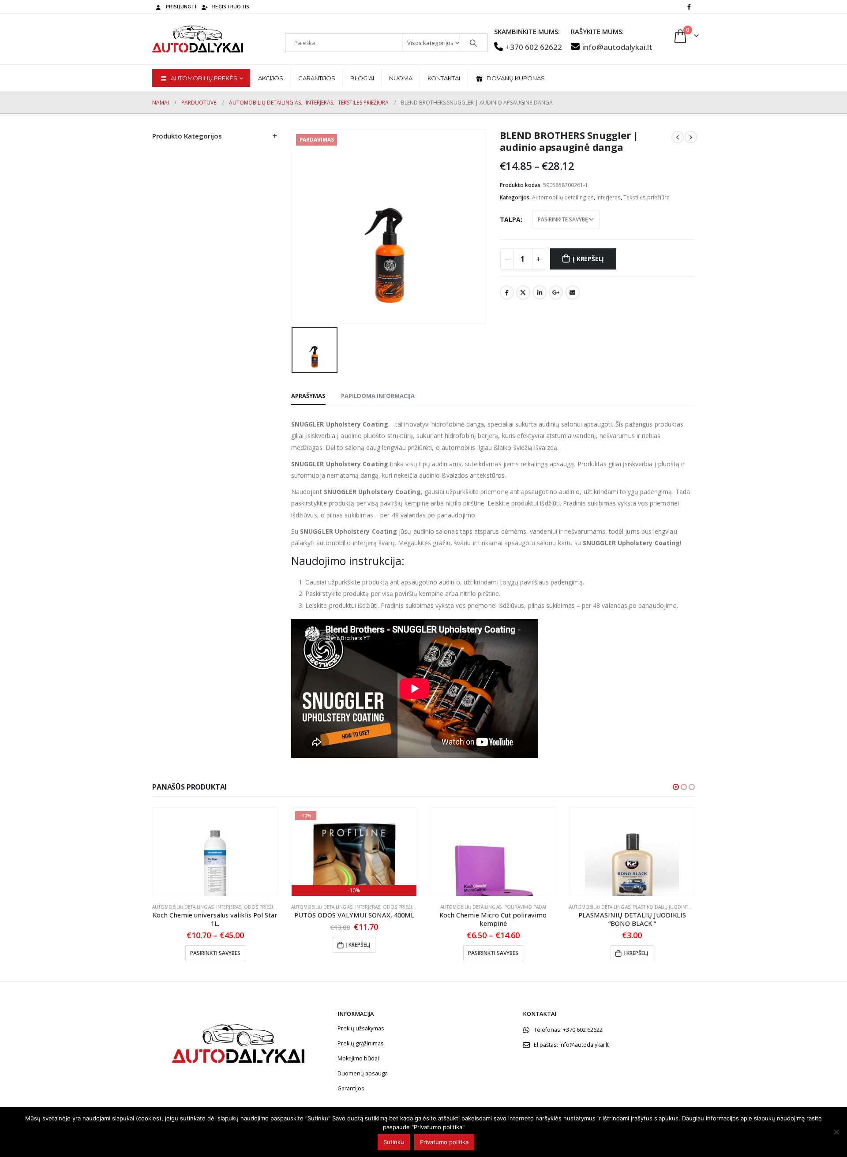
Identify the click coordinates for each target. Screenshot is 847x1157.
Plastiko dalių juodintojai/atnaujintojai (682, 907)
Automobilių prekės (204, 78)
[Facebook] (689, 6)
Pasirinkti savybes (215, 953)
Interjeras (608, 197)
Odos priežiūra (263, 907)
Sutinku (393, 1142)
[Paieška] (473, 43)
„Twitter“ (523, 292)
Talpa (510, 219)
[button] (676, 787)
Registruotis (230, 6)
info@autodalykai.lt (617, 47)
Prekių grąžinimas (360, 1043)
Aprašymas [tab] (308, 396)
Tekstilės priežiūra (646, 197)
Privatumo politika (444, 1142)
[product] (215, 852)
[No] (836, 1131)
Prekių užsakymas (360, 1028)
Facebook (507, 292)
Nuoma (400, 78)
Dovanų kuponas (516, 78)
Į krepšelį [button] (358, 944)
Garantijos (316, 78)
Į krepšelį (588, 259)
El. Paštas (573, 292)
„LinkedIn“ (539, 292)
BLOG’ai (362, 78)
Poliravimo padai (525, 907)
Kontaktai (443, 78)
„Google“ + (556, 292)
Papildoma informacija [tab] (378, 396)
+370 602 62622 (534, 47)
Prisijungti (181, 6)
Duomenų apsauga (362, 1073)
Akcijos (270, 78)
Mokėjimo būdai (358, 1058)
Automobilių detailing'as (563, 197)
